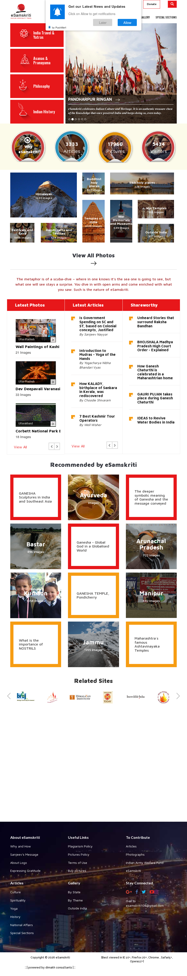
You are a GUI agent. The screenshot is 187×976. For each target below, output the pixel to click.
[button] (52, 446)
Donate (151, 4)
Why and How (20, 846)
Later (102, 22)
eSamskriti (133, 871)
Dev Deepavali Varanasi (35, 389)
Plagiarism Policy (80, 846)
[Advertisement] (93, 765)
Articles (131, 846)
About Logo (18, 863)
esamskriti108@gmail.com (145, 905)
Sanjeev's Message (24, 854)
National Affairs (21, 925)
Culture (15, 892)
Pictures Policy (78, 854)
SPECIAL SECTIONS (166, 17)
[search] (172, 4)
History (15, 917)
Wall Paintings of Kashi (35, 346)
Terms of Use (77, 863)
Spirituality (18, 900)
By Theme (75, 900)
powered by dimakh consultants (50, 967)
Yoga (14, 908)
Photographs (135, 854)
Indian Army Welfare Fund (145, 863)
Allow (127, 22)
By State (74, 892)
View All (20, 447)
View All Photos (93, 255)
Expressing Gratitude (25, 871)
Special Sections (22, 933)
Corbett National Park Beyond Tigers (48, 431)
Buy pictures (77, 871)
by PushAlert (59, 27)
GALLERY (145, 17)
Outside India (77, 908)
